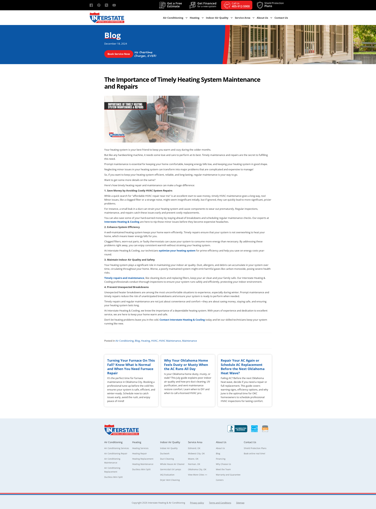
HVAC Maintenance (170, 340)
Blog (137, 340)
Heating (145, 340)
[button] (91, 5)
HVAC (154, 340)
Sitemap (240, 502)
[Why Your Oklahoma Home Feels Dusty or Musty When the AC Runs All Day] (188, 381)
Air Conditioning (124, 340)
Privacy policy (197, 502)
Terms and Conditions (220, 502)
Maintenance (189, 340)
